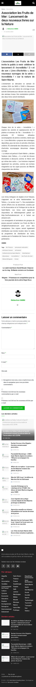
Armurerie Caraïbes (13, 682)
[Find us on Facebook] (3, 566)
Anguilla (4, 576)
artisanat (18, 250)
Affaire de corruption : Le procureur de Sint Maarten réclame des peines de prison (22, 468)
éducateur (5, 256)
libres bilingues (7, 259)
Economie (5, 596)
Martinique (16, 594)
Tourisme (28, 603)
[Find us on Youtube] (18, 566)
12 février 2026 (16, 494)
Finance (15, 578)
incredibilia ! (15, 256)
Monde (15, 599)
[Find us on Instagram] (13, 566)
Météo (15, 597)
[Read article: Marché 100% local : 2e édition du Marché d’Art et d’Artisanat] (6, 479)
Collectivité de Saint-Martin (11, 253)
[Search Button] (33, 3)
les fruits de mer (27, 256)
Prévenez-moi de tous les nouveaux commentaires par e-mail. (13, 393)
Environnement (7, 609)
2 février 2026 (15, 526)
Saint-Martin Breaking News (17, 680)
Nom (4, 353)
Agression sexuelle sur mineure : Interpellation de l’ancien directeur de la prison (22, 511)
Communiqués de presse (6, 587)
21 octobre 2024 (8, 31)
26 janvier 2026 (16, 535)
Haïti (14, 589)
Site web (4, 371)
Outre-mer (16, 607)
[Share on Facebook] (7, 54)
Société (27, 595)
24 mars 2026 (15, 449)
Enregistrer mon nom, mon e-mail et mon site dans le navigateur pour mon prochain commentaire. (19, 382)
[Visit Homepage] (18, 3)
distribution (26, 253)
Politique (16, 610)
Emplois (4, 601)
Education (5, 598)
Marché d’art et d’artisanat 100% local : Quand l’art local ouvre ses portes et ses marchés (22, 522)
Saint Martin (29, 584)
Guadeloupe (17, 584)
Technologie (29, 600)
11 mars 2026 (15, 473)
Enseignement (6, 604)
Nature (15, 605)
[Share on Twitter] (18, 54)
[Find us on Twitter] (8, 566)
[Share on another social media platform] (29, 54)
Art (3, 578)
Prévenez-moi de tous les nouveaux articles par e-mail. (17, 402)
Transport (28, 605)
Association (9, 9)
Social (27, 592)
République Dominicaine (29, 576)
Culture (4, 591)
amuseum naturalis (21, 247)
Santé (27, 587)
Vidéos (27, 611)
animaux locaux (7, 250)
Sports (27, 597)
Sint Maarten (29, 590)
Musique (16, 602)
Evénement (5, 612)
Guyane (15, 586)
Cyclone (4, 593)
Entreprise (5, 606)
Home (3, 9)
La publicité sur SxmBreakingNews (12, 676)
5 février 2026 (15, 505)
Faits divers (17, 576)
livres (16, 259)
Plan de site (11, 674)
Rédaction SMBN (13, 29)
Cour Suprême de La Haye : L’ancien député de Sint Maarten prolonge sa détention (21, 501)
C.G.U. (3, 674)
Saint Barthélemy (28, 581)
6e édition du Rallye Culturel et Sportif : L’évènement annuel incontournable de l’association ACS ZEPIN (16, 433)
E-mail (4, 362)
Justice (15, 592)
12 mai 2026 (7, 438)
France (15, 581)
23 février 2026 (16, 481)
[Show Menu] (2, 3)
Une (26, 608)
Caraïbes (4, 584)
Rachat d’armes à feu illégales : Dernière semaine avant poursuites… (21, 445)
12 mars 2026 (15, 462)
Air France (9, 247)
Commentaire (7, 328)
